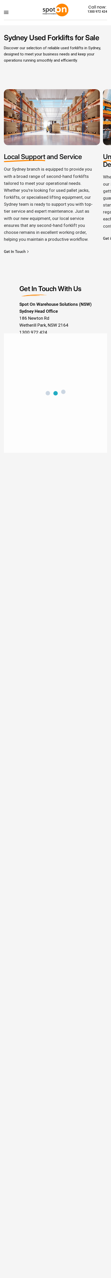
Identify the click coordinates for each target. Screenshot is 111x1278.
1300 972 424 (97, 11)
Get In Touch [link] (15, 252)
